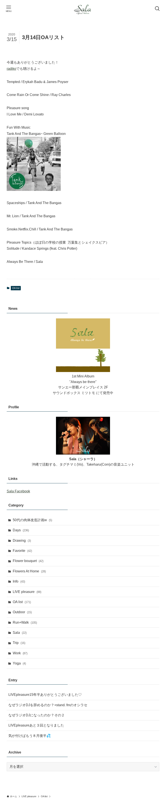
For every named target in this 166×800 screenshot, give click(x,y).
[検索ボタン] (157, 8)
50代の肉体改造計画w (32, 520)
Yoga (19, 663)
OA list (15, 288)
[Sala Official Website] (83, 8)
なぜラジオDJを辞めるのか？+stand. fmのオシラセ (47, 705)
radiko (11, 68)
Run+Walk (25, 622)
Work (20, 653)
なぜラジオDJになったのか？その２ (36, 715)
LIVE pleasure (27, 592)
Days (21, 530)
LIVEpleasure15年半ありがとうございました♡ (45, 694)
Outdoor (22, 612)
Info (19, 581)
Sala (20, 632)
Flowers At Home (29, 571)
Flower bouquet (28, 561)
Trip (19, 643)
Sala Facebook (18, 491)
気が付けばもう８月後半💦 (29, 736)
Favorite (22, 550)
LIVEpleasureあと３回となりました (36, 725)
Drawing (22, 540)
